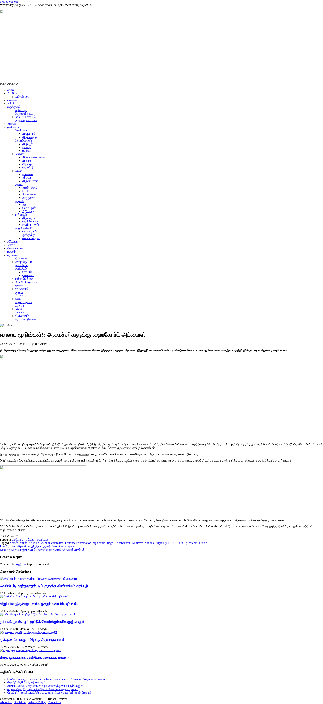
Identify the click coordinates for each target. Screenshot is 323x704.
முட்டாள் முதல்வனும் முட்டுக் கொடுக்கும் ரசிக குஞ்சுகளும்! (43, 622)
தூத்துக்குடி (29, 234)
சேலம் (18, 170)
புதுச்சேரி (28, 167)
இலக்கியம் (21, 265)
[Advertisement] (112, 56)
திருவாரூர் (28, 218)
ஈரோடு (26, 150)
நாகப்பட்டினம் (30, 224)
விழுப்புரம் (28, 164)
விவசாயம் (21, 295)
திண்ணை (21, 258)
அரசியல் (12, 93)
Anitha (23, 543)
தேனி (25, 191)
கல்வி (10, 103)
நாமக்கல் (27, 174)
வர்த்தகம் (13, 100)
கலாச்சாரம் (22, 288)
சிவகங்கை (29, 194)
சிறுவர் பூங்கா (23, 302)
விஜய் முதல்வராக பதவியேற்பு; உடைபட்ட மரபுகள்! (35, 657)
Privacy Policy (37, 702)
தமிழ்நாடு (13, 127)
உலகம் (11, 245)
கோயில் (27, 271)
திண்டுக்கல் (29, 187)
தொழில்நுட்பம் (23, 261)
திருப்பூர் (27, 143)
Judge (109, 543)
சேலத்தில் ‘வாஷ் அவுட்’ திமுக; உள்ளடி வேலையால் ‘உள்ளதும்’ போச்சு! (49, 692)
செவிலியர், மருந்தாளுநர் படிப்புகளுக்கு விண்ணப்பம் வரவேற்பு (44, 586)
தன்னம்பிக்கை (24, 278)
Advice (13, 543)
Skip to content (9, 1)
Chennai (45, 543)
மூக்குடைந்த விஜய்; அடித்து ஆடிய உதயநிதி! (32, 639)
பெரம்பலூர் (29, 207)
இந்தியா (12, 241)
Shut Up (182, 543)
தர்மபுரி (26, 177)
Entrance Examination (78, 543)
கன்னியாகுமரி (31, 238)
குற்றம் (19, 292)
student (193, 543)
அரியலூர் (28, 211)
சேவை (19, 309)
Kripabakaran (123, 543)
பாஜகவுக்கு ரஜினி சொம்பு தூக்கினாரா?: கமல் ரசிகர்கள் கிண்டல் (42, 549)
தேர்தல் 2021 (23, 96)
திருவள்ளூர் (29, 137)
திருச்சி (19, 201)
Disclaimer (20, 702)
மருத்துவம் (14, 106)
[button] (9, 83)
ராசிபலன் (28, 275)
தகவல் (19, 285)
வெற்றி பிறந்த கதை (27, 282)
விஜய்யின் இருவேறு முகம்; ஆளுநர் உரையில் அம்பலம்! (39, 604)
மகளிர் (11, 251)
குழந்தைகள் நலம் (26, 120)
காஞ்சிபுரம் (29, 133)
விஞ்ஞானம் (22, 315)
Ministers (137, 543)
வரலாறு (19, 305)
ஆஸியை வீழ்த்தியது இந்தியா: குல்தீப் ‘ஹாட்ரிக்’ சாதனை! (38, 546)
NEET (172, 543)
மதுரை (19, 184)
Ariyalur (33, 543)
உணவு (18, 298)
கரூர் (25, 204)
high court (99, 543)
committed (57, 543)
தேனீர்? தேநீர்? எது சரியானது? (26, 682)
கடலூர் (26, 160)
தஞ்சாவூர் (21, 214)
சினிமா (11, 123)
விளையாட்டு (15, 248)
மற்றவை (12, 255)
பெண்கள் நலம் (24, 113)
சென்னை (21, 130)
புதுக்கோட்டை (30, 221)
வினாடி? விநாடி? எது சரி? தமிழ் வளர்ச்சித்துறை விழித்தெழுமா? (46, 685)
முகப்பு (11, 90)
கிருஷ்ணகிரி (30, 181)
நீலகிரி (26, 147)
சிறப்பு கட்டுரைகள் (26, 319)
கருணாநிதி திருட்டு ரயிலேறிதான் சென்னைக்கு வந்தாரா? (42, 689)
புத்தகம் (19, 312)
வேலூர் (19, 154)
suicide (203, 543)
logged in (21, 564)
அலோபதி (21, 110)
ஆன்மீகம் (21, 268)
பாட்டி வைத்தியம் (25, 116)
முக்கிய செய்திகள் (36, 539)
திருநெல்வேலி (23, 228)
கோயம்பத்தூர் (23, 140)
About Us (6, 702)
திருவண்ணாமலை (33, 157)
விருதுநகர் (28, 197)
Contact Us (54, 702)
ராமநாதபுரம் (29, 231)
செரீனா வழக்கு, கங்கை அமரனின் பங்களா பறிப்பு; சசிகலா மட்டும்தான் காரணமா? (57, 679)
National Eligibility (155, 543)
